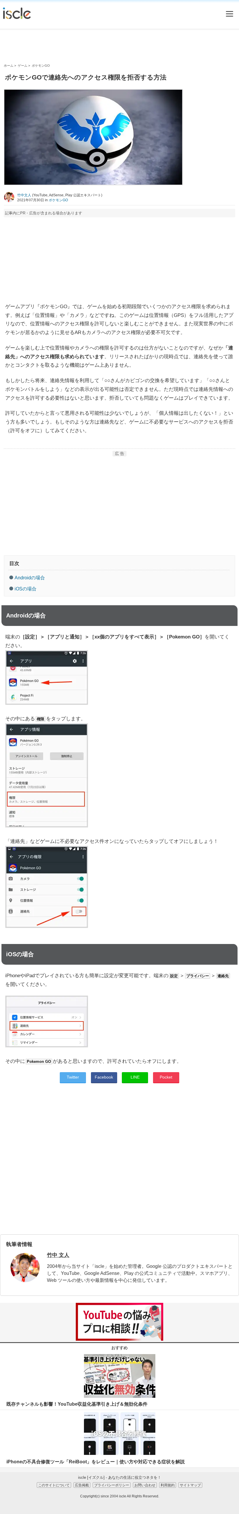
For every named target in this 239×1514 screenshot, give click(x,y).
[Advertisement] (119, 46)
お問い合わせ (144, 1485)
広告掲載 (82, 1485)
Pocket (166, 1077)
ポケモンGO (58, 200)
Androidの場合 (30, 577)
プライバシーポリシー (111, 1485)
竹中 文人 (58, 1255)
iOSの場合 (25, 588)
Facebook (104, 1077)
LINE (135, 1077)
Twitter (73, 1077)
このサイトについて (54, 1485)
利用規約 (168, 1485)
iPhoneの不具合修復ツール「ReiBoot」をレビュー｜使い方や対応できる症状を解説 (95, 1461)
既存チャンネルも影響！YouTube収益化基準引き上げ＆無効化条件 (76, 1404)
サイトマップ (190, 1485)
